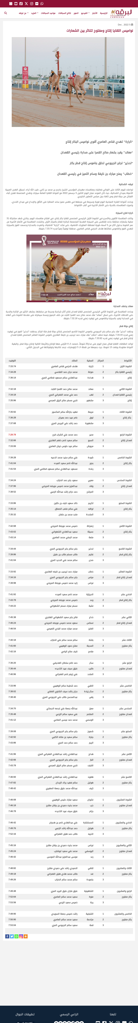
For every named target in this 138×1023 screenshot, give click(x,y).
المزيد (34, 13)
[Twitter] (12, 936)
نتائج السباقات (64, 13)
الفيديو (84, 13)
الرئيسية (103, 13)
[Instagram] (21, 936)
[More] (26, 936)
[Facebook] (7, 936)
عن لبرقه (23, 13)
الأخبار (94, 13)
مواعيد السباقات (48, 13)
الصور (76, 13)
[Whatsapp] (16, 936)
